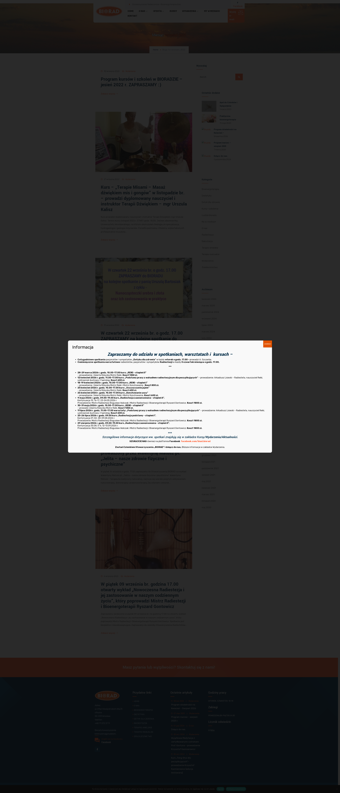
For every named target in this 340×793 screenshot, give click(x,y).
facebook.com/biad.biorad (196, 441)
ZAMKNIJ (267, 344)
